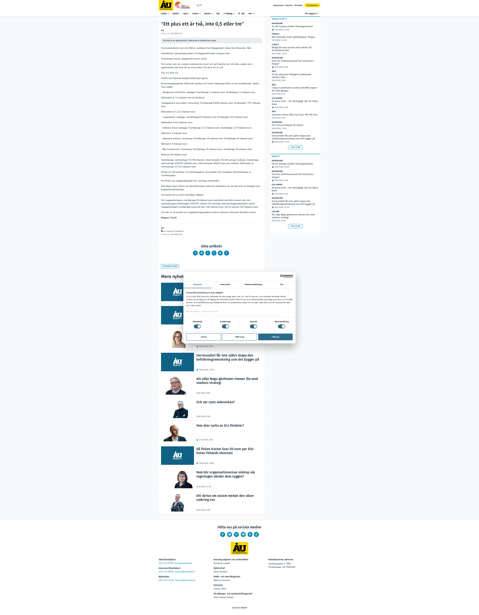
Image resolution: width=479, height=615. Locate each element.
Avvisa (204, 337)
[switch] (225, 326)
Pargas (275, 34)
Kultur (195, 13)
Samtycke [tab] (197, 284)
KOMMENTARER (170, 266)
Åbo (274, 71)
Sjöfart (176, 13)
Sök (242, 13)
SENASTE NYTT (279, 19)
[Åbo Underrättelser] (239, 548)
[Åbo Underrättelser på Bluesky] (229, 534)
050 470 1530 (166, 580)
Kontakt (298, 5)
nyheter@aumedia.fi (185, 580)
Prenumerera (312, 5)
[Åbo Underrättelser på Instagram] (236, 534)
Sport (185, 13)
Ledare (275, 211)
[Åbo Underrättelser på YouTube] (243, 534)
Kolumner (277, 98)
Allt (218, 13)
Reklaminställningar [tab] (253, 284)
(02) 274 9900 (166, 563)
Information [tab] (225, 284)
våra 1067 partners (200, 296)
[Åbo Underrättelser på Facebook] (222, 534)
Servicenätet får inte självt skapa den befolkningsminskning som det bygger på (293, 138)
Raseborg (277, 122)
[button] (311, 13)
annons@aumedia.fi (185, 571)
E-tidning (228, 13)
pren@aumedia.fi (183, 563)
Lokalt (164, 13)
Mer (250, 13)
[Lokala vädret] (198, 5)
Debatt (207, 13)
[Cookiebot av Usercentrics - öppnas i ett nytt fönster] (282, 276)
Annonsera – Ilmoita (283, 5)
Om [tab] (281, 284)
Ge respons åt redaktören (173, 231)
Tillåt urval (239, 337)
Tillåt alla (275, 337)
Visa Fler (295, 147)
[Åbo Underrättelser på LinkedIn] (250, 534)
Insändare (277, 23)
